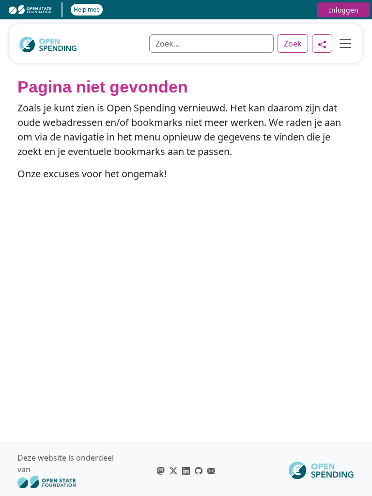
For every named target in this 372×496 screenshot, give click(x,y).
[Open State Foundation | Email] (211, 470)
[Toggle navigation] (342, 43)
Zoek (293, 43)
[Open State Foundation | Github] (198, 470)
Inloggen (343, 10)
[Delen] (322, 43)
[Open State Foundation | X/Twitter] (173, 470)
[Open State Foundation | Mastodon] (161, 470)
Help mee (87, 9)
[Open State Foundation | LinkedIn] (186, 470)
